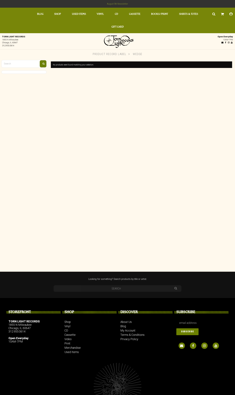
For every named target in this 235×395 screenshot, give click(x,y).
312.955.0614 (8, 45)
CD (116, 13)
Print (67, 343)
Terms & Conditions (132, 334)
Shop (57, 13)
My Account (127, 330)
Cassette (134, 13)
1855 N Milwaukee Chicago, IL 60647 (20, 326)
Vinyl (100, 13)
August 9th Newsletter (117, 3)
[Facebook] (225, 42)
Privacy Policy (129, 339)
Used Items (79, 13)
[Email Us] (222, 42)
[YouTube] (231, 42)
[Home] (117, 40)
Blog (40, 13)
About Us (126, 322)
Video (68, 339)
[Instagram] (228, 42)
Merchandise (72, 347)
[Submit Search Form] (43, 63)
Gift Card (117, 26)
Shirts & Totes (188, 13)
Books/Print (159, 13)
